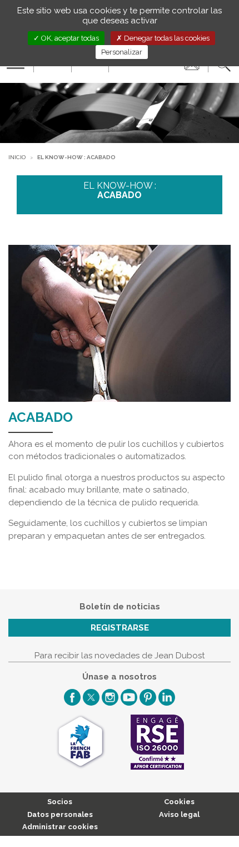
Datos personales (60, 814)
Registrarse (120, 628)
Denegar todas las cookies (166, 38)
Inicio (17, 157)
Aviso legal (179, 814)
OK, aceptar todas (69, 38)
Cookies (179, 801)
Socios (59, 801)
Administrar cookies (60, 827)
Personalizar (121, 52)
